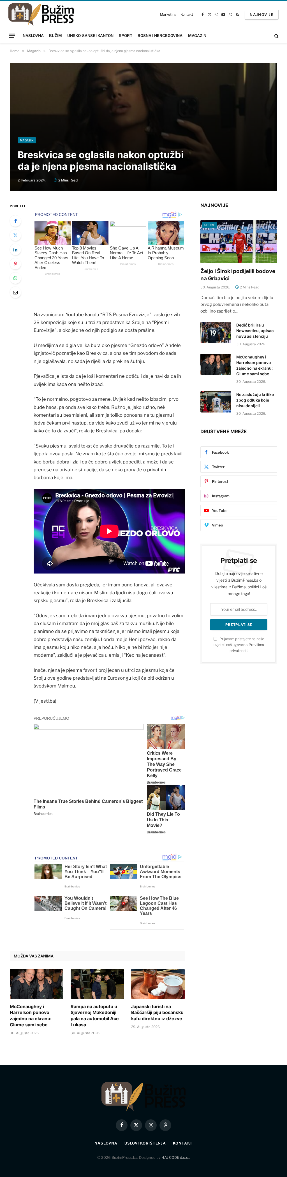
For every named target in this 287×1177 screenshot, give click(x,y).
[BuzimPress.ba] (41, 15)
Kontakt (186, 14)
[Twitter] (15, 235)
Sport (125, 35)
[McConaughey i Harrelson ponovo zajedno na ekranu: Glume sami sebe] (36, 984)
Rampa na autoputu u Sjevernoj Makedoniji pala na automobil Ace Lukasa (95, 1015)
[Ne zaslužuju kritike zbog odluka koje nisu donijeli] (215, 401)
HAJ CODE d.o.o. (175, 1157)
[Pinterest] (15, 263)
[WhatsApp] (15, 278)
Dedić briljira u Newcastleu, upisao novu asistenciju (255, 331)
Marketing (168, 14)
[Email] (15, 292)
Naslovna (33, 35)
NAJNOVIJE (262, 14)
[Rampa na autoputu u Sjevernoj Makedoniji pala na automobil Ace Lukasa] (97, 984)
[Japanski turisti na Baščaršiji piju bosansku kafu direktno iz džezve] (158, 984)
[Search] (276, 35)
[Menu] (12, 35)
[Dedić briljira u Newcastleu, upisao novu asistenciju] (215, 332)
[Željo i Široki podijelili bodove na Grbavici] (238, 241)
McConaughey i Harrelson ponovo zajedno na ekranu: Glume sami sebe (31, 1015)
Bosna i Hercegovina (160, 35)
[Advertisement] (143, 95)
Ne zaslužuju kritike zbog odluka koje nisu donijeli (255, 400)
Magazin (197, 35)
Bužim (55, 35)
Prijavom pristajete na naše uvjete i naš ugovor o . (239, 645)
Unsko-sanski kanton (90, 35)
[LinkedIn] (15, 249)
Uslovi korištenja (145, 1143)
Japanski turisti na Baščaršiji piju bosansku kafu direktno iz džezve (157, 1013)
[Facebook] (15, 221)
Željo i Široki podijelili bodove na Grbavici (237, 275)
